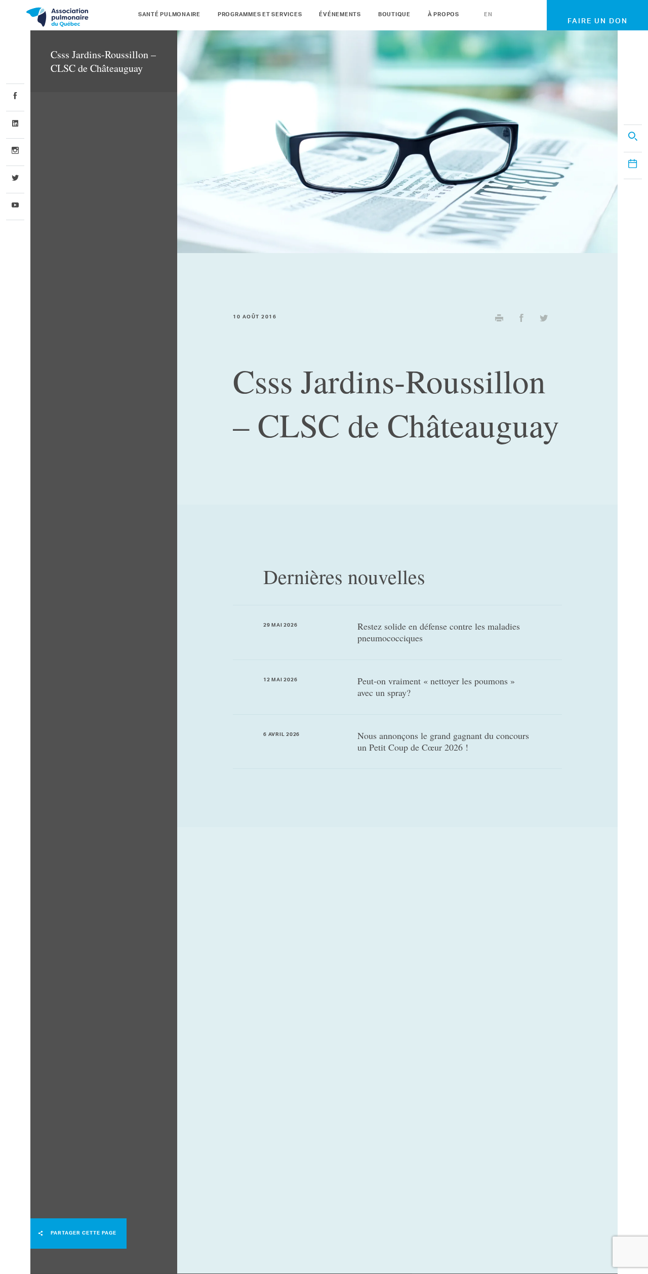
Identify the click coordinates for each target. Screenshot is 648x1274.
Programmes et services (260, 15)
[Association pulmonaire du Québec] (83, 17)
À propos (443, 15)
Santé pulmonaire (169, 15)
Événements (340, 15)
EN (488, 15)
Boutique (394, 15)
